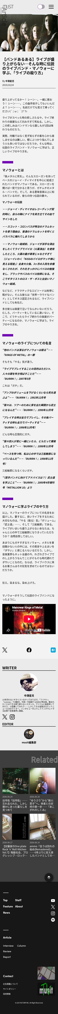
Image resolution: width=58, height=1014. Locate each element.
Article (7, 937)
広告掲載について (10, 984)
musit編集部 (29, 742)
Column (21, 945)
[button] (51, 6)
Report (7, 956)
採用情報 (7, 994)
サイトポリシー (9, 989)
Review (7, 951)
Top (5, 900)
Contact (8, 976)
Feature (8, 906)
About (19, 906)
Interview (8, 945)
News (6, 912)
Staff (18, 900)
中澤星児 (9, 80)
